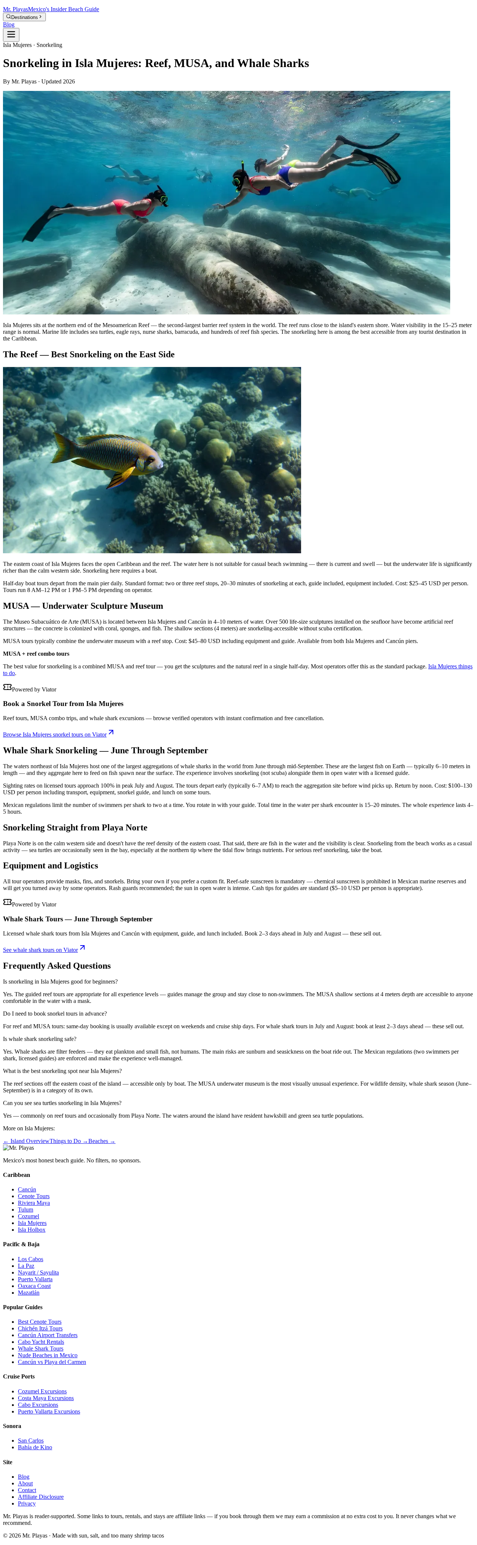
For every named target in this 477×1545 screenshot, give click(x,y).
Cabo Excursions (38, 1405)
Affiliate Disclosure (41, 1497)
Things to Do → (69, 1141)
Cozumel (28, 1216)
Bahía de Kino (35, 1447)
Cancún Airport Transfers (48, 1335)
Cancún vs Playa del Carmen (52, 1362)
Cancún (27, 1189)
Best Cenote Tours (39, 1321)
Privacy (27, 1503)
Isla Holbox (31, 1229)
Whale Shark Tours (40, 1348)
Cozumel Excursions (42, 1391)
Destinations (24, 17)
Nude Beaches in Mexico (48, 1355)
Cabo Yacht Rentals (41, 1342)
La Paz (26, 1266)
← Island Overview (26, 1141)
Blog (9, 24)
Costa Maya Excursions (46, 1398)
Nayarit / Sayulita (38, 1272)
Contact (27, 1490)
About (25, 1483)
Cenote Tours (34, 1196)
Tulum (25, 1209)
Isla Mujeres (32, 1223)
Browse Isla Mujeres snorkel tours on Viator (55, 734)
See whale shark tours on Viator (40, 950)
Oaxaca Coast (34, 1286)
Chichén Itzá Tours (40, 1328)
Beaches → (102, 1141)
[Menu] (11, 35)
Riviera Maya (34, 1203)
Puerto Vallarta (35, 1279)
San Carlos (31, 1440)
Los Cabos (30, 1259)
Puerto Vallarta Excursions (49, 1411)
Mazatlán (29, 1292)
